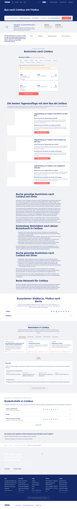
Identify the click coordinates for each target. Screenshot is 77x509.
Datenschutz (38, 505)
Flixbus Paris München (23, 488)
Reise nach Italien (63, 488)
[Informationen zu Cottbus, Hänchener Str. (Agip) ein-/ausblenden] (70, 419)
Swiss (33, 486)
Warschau (21, 62)
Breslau (31, 60)
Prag (36, 60)
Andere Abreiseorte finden (38, 57)
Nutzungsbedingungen (28, 505)
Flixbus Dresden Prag (23, 484)
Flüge (21, 2)
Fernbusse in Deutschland (20, 445)
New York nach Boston (10, 486)
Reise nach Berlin (63, 482)
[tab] (22, 336)
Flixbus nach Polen (22, 481)
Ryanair (33, 481)
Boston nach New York (10, 484)
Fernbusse (20, 478)
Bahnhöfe (7, 488)
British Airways (35, 484)
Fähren (24, 2)
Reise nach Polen (63, 486)
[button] (36, 18)
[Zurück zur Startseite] (8, 2)
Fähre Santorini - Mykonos (52, 481)
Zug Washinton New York (11, 482)
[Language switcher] (45, 2)
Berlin (20, 60)
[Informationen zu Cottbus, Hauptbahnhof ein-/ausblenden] (70, 409)
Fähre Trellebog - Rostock (52, 486)
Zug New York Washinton (11, 481)
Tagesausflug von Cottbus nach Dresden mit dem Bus (50, 141)
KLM (33, 488)
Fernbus (16, 2)
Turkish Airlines (35, 482)
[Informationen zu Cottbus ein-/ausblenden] (70, 414)
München (38, 62)
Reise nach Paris (63, 484)
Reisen (61, 478)
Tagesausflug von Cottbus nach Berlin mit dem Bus (51, 115)
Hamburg (55, 60)
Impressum (18, 505)
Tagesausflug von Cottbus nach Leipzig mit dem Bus (49, 167)
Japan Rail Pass (62, 481)
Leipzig (41, 60)
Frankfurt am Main (30, 62)
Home (5, 445)
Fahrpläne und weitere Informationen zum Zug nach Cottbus (19, 439)
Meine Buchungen (53, 2)
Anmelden (71, 2)
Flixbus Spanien (22, 482)
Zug (13, 2)
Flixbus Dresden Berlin (23, 486)
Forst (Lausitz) (47, 60)
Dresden (26, 60)
